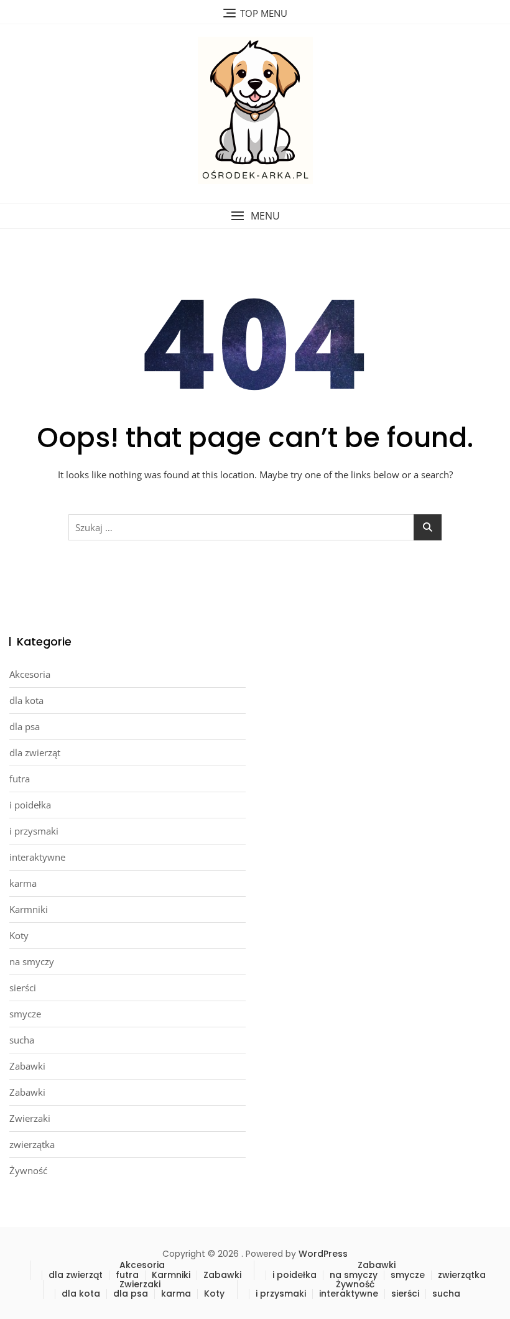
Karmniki (28, 909)
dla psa (24, 726)
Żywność (28, 1170)
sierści (22, 987)
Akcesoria (29, 674)
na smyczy (31, 961)
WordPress (323, 1253)
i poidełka (30, 804)
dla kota (26, 700)
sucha (21, 1040)
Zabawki (27, 1066)
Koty (19, 935)
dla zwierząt (34, 752)
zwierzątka (32, 1144)
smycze (25, 1013)
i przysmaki (33, 831)
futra (19, 778)
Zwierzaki (29, 1118)
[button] (255, 216)
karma (23, 883)
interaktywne (37, 857)
